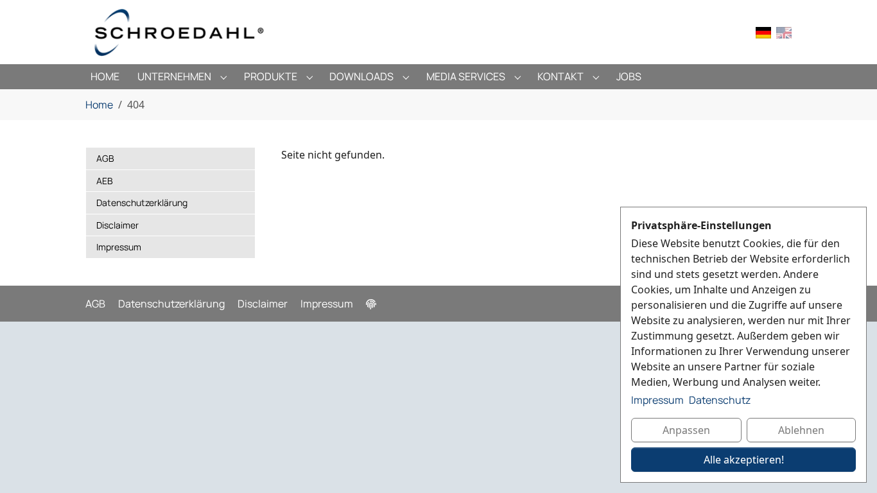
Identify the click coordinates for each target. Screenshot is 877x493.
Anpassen (686, 430)
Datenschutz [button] (720, 400)
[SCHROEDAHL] (179, 32)
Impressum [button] (657, 400)
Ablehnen (801, 430)
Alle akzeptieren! (744, 460)
